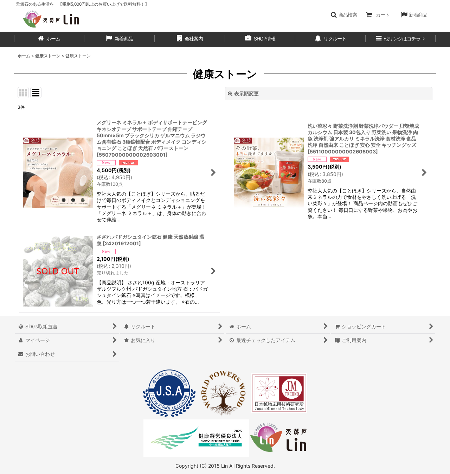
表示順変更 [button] (246, 93)
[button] (343, 15)
